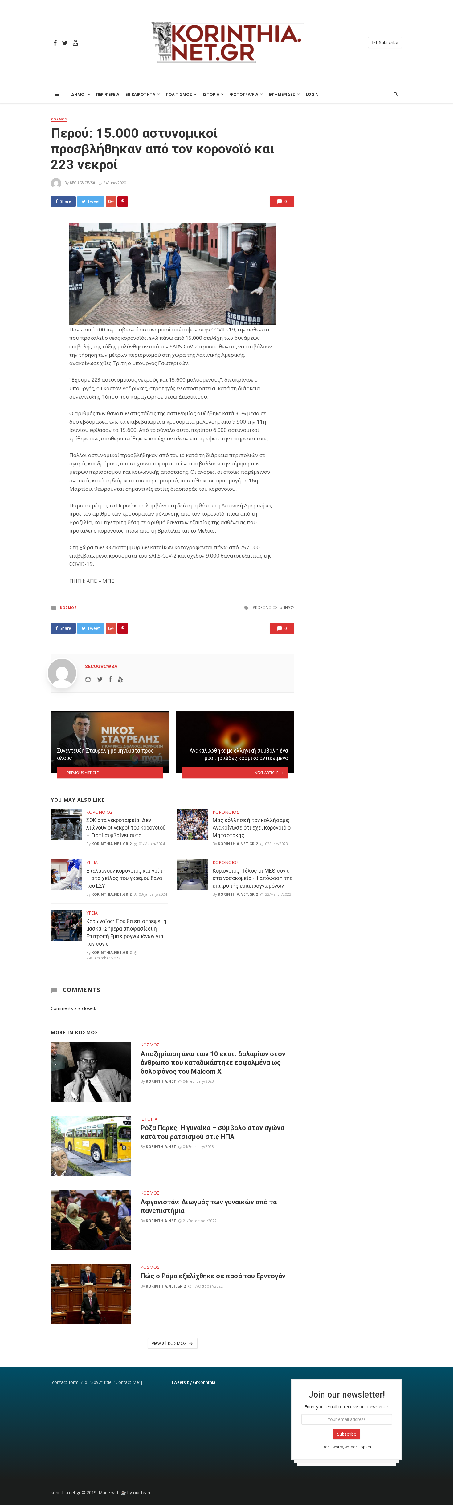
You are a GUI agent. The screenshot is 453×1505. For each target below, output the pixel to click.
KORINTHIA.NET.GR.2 (112, 843)
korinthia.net (161, 1081)
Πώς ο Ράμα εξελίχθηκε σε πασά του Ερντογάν (213, 1276)
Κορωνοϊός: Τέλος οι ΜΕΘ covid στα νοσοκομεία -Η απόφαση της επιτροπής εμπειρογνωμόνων (253, 878)
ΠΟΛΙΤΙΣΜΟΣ (179, 94)
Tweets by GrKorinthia (193, 1382)
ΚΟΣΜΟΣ (59, 119)
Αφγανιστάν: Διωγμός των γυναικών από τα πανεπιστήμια (209, 1206)
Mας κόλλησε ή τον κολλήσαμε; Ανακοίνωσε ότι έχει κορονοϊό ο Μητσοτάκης (252, 827)
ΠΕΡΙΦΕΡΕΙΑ (107, 94)
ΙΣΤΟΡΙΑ (211, 94)
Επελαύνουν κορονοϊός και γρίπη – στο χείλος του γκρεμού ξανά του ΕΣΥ (125, 878)
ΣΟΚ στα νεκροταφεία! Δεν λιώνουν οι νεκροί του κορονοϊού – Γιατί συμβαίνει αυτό (125, 827)
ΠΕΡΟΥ (288, 607)
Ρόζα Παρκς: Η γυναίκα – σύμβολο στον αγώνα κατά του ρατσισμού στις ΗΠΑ (212, 1132)
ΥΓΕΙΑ (92, 862)
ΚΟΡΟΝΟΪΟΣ (266, 607)
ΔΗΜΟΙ (78, 94)
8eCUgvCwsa (82, 182)
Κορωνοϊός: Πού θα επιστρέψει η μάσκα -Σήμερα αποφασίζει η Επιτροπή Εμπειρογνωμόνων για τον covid (126, 932)
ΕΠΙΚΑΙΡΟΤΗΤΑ (140, 94)
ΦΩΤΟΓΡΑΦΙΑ (244, 94)
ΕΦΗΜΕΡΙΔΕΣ (282, 94)
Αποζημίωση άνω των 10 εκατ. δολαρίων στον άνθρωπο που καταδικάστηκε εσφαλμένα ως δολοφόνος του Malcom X (213, 1062)
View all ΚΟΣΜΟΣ (169, 1343)
